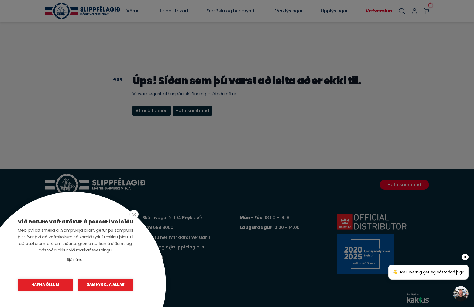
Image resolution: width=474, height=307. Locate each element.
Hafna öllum (45, 284)
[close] (134, 214)
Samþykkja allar (106, 284)
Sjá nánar (75, 259)
